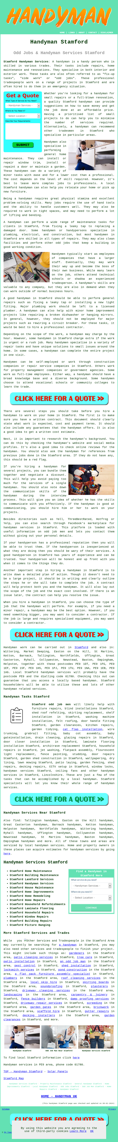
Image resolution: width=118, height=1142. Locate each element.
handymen (21, 170)
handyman (101, 93)
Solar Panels (57, 1071)
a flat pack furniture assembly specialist (52, 973)
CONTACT (92, 32)
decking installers (39, 1015)
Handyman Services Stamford (35, 862)
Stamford (81, 647)
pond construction (72, 969)
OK (92, 1131)
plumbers (10, 978)
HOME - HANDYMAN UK (59, 1096)
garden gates (40, 1007)
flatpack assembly (77, 750)
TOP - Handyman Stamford (23, 1071)
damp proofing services (90, 998)
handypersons (76, 230)
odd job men (54, 531)
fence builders (33, 998)
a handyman (23, 198)
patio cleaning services (33, 957)
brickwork (101, 1007)
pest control (24, 965)
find (16, 820)
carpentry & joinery (89, 994)
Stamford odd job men (51, 704)
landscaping (13, 994)
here (7, 853)
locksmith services (19, 969)
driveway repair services (41, 1003)
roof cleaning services (80, 978)
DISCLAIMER (107, 32)
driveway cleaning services (46, 990)
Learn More (78, 1131)
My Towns (8, 1132)
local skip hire (43, 982)
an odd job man (73, 961)
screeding (94, 1003)
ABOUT (82, 32)
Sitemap (6, 1109)
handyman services (19, 770)
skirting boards (96, 982)
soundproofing (51, 986)
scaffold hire (48, 1011)
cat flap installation (82, 729)
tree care (84, 957)
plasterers (99, 986)
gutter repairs (97, 1011)
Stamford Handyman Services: (27, 61)
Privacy (112, 1109)
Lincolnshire (52, 775)
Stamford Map (14, 1078)
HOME (62, 32)
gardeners (76, 953)
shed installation (76, 965)
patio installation (19, 961)
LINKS (72, 32)
